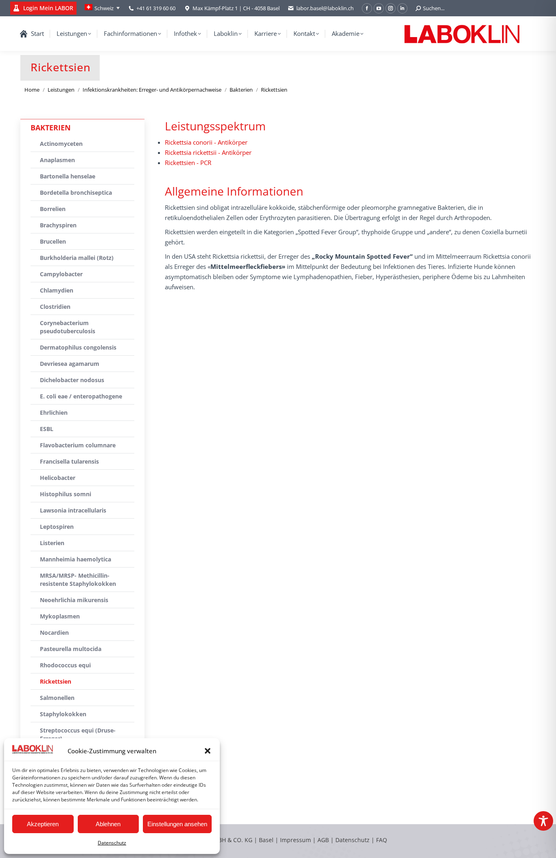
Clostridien (55, 306)
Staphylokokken (63, 714)
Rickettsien (55, 681)
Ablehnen (108, 824)
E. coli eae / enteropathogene (81, 396)
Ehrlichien (54, 412)
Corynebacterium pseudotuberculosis (67, 327)
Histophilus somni (65, 494)
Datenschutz (112, 842)
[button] (208, 751)
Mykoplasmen (60, 616)
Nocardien (54, 632)
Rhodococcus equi (65, 665)
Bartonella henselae (67, 176)
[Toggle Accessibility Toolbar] (543, 821)
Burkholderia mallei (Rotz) (77, 258)
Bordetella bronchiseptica (76, 192)
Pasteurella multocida (70, 649)
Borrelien (53, 209)
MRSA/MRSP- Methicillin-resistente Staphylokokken (78, 579)
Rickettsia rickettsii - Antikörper (208, 152)
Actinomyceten (61, 143)
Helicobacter (57, 478)
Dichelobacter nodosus (72, 380)
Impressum (295, 840)
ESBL (46, 429)
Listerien (52, 543)
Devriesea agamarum (69, 363)
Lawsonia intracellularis (73, 510)
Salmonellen (57, 698)
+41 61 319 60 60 (155, 8)
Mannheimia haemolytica (75, 559)
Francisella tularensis (69, 461)
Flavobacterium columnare (78, 445)
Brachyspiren (58, 225)
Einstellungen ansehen (177, 824)
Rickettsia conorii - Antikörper (206, 142)
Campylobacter (61, 274)
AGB (324, 840)
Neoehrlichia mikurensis (74, 600)
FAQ (381, 840)
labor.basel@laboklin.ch (325, 8)
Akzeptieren (43, 824)
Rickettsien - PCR (188, 162)
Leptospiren (57, 526)
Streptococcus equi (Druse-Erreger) (78, 734)
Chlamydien (56, 290)
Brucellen (53, 241)
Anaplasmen (57, 160)
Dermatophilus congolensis (78, 347)
